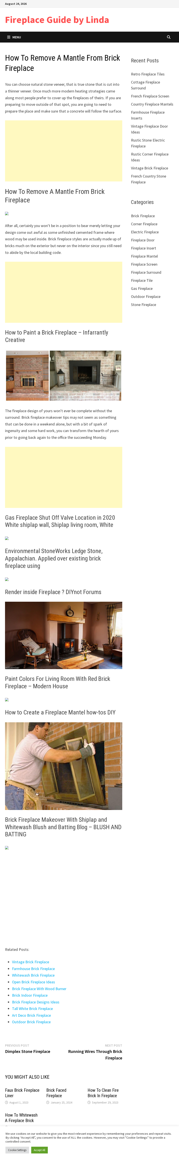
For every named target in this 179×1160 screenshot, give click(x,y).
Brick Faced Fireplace (56, 1093)
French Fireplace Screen (150, 96)
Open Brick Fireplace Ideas (33, 981)
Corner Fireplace (144, 223)
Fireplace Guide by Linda (57, 20)
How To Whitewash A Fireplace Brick (21, 1117)
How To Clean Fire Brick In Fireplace (103, 1093)
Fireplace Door (143, 240)
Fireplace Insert (143, 248)
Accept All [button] (39, 1150)
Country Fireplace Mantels (152, 104)
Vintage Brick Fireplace (30, 961)
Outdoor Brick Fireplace (31, 1021)
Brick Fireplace (143, 215)
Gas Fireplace (142, 288)
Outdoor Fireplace (145, 296)
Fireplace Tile (142, 280)
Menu (16, 37)
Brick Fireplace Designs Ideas (35, 1002)
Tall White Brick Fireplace (32, 1008)
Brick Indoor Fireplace (30, 995)
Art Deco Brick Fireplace (31, 1015)
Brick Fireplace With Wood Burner (39, 988)
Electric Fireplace (145, 231)
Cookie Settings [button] (17, 1150)
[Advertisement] (63, 150)
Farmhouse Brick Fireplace (33, 968)
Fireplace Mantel (144, 256)
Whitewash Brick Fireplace (33, 975)
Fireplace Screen (144, 264)
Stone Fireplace (143, 304)
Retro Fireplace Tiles (148, 74)
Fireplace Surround (146, 272)
